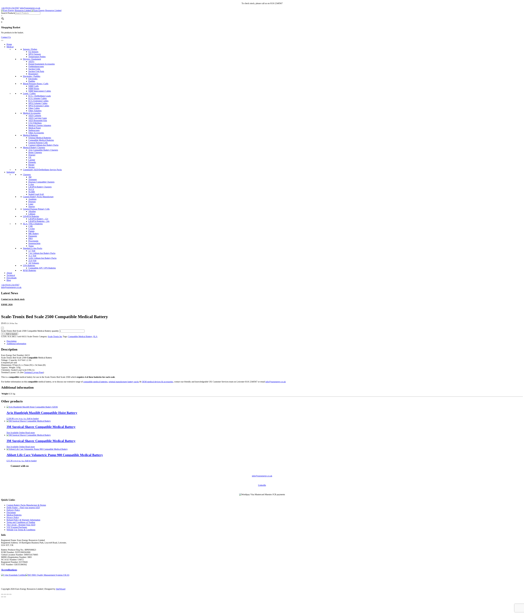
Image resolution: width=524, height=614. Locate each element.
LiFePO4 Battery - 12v (38, 219)
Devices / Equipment (32, 59)
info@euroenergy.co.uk (275, 382)
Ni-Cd (31, 189)
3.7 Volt (31, 251)
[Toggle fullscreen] (5, 594)
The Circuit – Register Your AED (21, 525)
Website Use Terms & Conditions (21, 530)
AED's (31, 61)
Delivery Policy (13, 510)
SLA (95, 336)
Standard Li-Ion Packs (32, 248)
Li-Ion (31, 184)
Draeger (31, 155)
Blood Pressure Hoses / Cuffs (35, 83)
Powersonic (33, 241)
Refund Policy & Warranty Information (23, 520)
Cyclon (31, 228)
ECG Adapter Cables (37, 98)
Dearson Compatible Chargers (41, 182)
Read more (30, 432)
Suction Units (34, 69)
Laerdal (31, 160)
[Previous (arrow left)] (2, 596)
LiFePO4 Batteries (31, 216)
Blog (9, 280)
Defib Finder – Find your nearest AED (23, 507)
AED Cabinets (34, 115)
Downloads (12, 278)
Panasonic (32, 236)
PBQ (30, 238)
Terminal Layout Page (33, 372)
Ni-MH (31, 192)
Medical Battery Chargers (34, 147)
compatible (88, 382)
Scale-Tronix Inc (55, 336)
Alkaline (32, 211)
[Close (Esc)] (10, 594)
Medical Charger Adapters (39, 125)
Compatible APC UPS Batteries (42, 268)
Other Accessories (36, 133)
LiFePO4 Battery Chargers (40, 187)
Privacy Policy (13, 517)
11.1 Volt (32, 256)
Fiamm (31, 231)
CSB (30, 226)
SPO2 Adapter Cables (37, 103)
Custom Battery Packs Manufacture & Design (26, 505)
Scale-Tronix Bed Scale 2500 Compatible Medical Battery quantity (30, 331)
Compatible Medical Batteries (41, 140)
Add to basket (11, 334)
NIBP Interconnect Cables (39, 91)
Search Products (8, 13)
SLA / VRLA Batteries (33, 224)
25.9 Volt (32, 260)
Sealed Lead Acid (36, 194)
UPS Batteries (29, 265)
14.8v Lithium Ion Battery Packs (42, 258)
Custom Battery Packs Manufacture (38, 197)
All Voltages (33, 263)
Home (9, 44)
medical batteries (100, 382)
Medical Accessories (32, 113)
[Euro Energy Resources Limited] (31, 10)
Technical (11, 275)
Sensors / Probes (30, 49)
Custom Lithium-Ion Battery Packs (43, 145)
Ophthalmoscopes (36, 66)
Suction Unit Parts (36, 71)
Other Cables (34, 108)
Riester (31, 165)
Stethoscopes (34, 130)
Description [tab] (12, 341)
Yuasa (31, 246)
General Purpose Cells (38, 142)
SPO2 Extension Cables (38, 106)
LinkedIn (262, 485)
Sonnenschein (34, 243)
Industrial (11, 172)
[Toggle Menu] (2, 40)
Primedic (32, 162)
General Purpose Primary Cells (36, 209)
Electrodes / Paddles (31, 76)
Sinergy (31, 206)
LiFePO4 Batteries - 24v (39, 221)
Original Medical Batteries (39, 138)
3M (29, 177)
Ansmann (32, 179)
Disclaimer (11, 512)
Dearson (32, 201)
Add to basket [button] (33, 418)
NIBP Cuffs (33, 86)
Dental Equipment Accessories (41, 64)
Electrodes (32, 79)
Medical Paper (34, 128)
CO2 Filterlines (35, 123)
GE (29, 157)
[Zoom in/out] (2, 594)
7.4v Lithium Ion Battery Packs (41, 253)
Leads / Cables (29, 93)
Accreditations (9, 569)
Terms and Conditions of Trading (21, 522)
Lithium (31, 214)
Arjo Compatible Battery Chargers (43, 150)
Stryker (31, 167)
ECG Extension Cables (38, 101)
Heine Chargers (35, 152)
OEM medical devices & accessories (157, 382)
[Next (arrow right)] (5, 596)
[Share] (8, 594)
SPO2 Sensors (34, 54)
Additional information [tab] (16, 343)
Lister (30, 204)
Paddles (31, 81)
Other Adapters (34, 111)
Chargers (27, 174)
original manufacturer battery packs (124, 382)
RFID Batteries (29, 270)
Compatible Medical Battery (80, 336)
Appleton (32, 199)
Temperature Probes (37, 56)
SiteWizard (60, 589)
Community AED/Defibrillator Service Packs (42, 169)
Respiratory (33, 74)
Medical (10, 47)
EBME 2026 (7, 304)
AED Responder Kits (37, 120)
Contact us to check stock (13, 299)
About (9, 273)
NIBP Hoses (33, 88)
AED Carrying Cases (37, 118)
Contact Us (6, 37)
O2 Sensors (33, 52)
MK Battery (33, 233)
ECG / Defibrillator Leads (39, 96)
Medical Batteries (30, 135)
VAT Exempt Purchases (17, 527)
